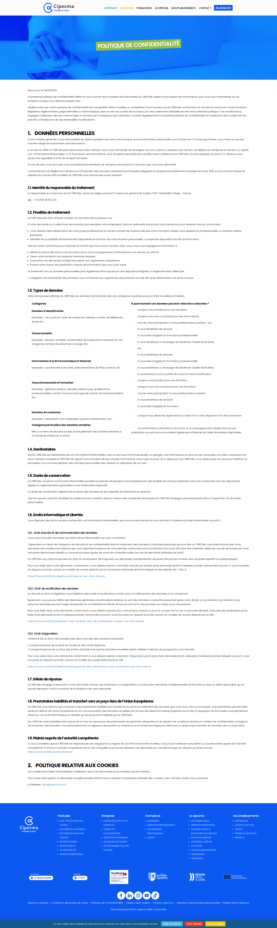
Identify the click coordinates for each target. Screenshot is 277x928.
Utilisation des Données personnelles (198, 902)
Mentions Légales (38, 902)
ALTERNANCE (153, 820)
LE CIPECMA (161, 8)
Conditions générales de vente (69, 902)
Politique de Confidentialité (107, 902)
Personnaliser (215, 924)
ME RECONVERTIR (68, 845)
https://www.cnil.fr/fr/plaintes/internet (50, 751)
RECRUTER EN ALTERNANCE (115, 837)
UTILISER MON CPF (68, 850)
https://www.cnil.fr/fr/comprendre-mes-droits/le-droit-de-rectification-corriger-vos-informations (86, 621)
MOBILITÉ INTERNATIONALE (71, 854)
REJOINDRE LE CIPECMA (201, 841)
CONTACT (205, 8)
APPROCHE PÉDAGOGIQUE (203, 825)
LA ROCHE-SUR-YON (244, 825)
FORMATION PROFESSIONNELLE (161, 825)
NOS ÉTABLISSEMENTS (183, 8)
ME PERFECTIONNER (68, 841)
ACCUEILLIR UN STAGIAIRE (115, 841)
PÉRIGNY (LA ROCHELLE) (245, 833)
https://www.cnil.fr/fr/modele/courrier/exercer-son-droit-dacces (66, 576)
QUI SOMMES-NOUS (200, 820)
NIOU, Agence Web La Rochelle (148, 909)
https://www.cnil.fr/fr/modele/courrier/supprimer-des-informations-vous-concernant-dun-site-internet (89, 666)
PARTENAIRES (197, 858)
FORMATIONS (144, 8)
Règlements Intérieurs (236, 902)
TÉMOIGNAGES (197, 854)
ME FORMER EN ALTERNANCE (72, 829)
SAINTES (239, 829)
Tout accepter (172, 924)
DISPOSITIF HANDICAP (201, 837)
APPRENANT (110, 8)
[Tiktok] (155, 898)
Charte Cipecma (163, 902)
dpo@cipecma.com (54, 784)
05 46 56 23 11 (223, 8)
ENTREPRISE (127, 8)
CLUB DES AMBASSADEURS (203, 850)
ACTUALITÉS (196, 845)
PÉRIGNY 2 (239, 837)
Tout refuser (194, 924)
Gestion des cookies (138, 902)
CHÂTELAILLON (241, 820)
